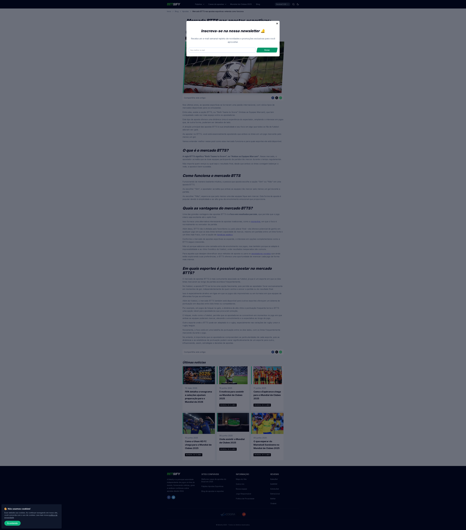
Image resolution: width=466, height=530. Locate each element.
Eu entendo (12, 523)
